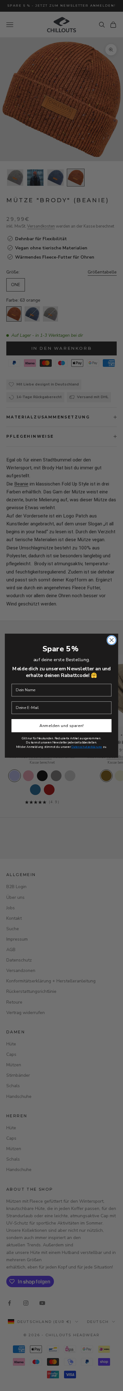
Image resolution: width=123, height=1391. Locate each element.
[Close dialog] (111, 640)
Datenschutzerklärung (86, 747)
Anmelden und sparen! (61, 725)
